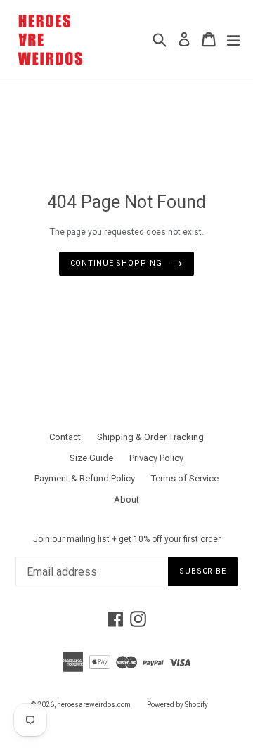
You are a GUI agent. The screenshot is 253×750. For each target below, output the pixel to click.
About (126, 499)
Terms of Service (185, 478)
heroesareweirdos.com (94, 705)
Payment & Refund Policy (84, 478)
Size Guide (91, 458)
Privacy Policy (156, 458)
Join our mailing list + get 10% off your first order (127, 539)
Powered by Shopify (177, 705)
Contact (65, 437)
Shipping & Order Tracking (150, 437)
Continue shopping (116, 263)
